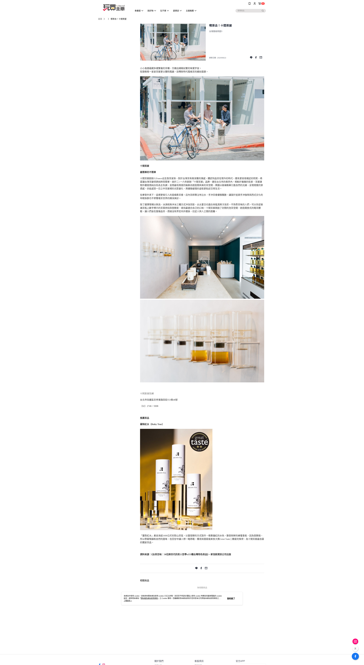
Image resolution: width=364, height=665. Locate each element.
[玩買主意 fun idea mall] (114, 7)
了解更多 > (128, 601)
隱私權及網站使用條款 (149, 598)
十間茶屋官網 (147, 393)
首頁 (100, 19)
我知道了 (231, 598)
